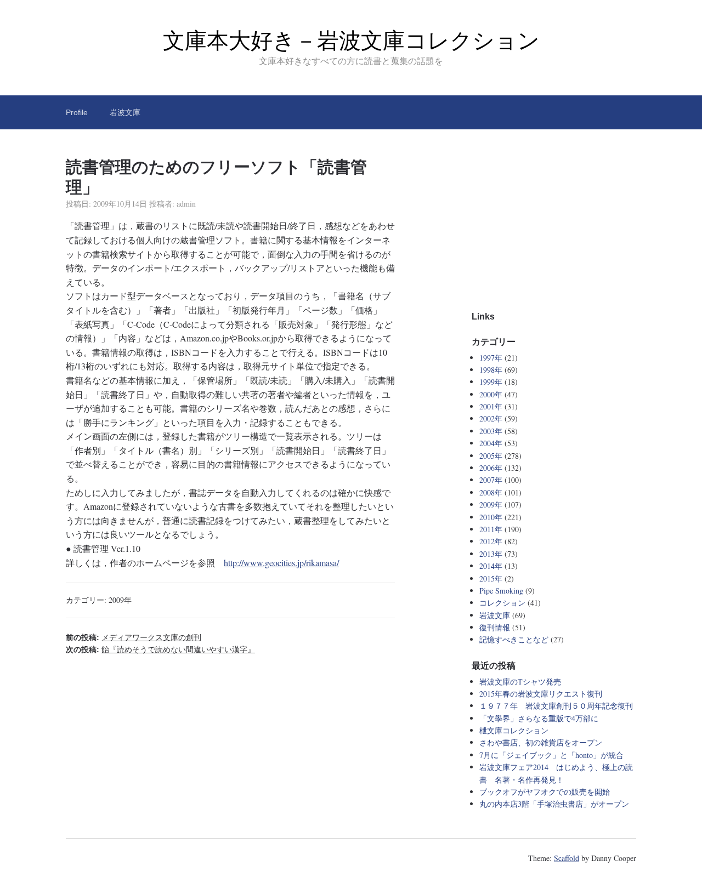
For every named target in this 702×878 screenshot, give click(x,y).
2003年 (490, 431)
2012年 (490, 541)
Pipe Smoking (501, 590)
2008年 (490, 492)
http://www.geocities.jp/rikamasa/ (281, 562)
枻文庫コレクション (513, 730)
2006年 (490, 468)
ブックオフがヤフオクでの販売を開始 (544, 791)
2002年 (490, 418)
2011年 (490, 529)
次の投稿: (160, 649)
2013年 (490, 554)
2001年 (490, 406)
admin (186, 203)
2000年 (490, 394)
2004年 (490, 443)
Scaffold (566, 858)
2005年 (490, 456)
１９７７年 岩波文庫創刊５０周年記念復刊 (556, 705)
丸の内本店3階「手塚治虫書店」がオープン (554, 804)
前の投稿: (133, 637)
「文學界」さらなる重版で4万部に (538, 718)
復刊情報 (494, 627)
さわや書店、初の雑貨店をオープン (540, 742)
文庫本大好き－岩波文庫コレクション (351, 40)
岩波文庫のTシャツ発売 (520, 681)
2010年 (490, 517)
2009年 (120, 600)
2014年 (490, 566)
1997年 (490, 357)
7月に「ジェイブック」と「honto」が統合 (551, 755)
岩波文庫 (125, 112)
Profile (77, 112)
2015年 (490, 578)
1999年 (490, 382)
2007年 (490, 480)
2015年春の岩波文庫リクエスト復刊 (540, 693)
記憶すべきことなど (513, 639)
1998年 (490, 369)
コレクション (502, 602)
